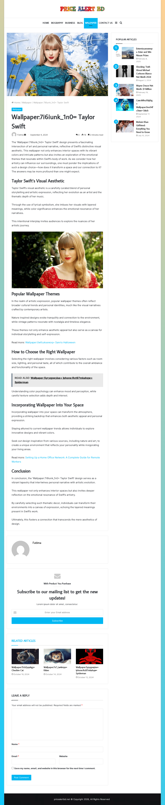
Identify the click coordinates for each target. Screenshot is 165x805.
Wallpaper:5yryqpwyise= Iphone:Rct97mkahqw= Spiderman (87, 670)
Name (15, 744)
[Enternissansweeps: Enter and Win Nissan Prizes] (125, 53)
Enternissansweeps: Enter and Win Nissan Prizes (144, 52)
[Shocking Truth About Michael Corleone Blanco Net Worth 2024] (125, 71)
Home (46, 22)
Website (63, 756)
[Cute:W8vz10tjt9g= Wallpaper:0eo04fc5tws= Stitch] (125, 105)
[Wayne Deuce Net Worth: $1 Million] (125, 90)
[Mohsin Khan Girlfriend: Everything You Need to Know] (125, 126)
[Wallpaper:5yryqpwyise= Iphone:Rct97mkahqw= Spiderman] (89, 656)
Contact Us (106, 22)
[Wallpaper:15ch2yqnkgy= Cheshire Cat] (25, 656)
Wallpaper (91, 22)
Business (70, 22)
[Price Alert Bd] (82, 8)
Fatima (37, 543)
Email (15, 756)
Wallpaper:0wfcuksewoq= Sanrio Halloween (50, 342)
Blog (80, 22)
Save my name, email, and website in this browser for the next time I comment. (54, 768)
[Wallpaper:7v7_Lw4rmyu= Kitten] (57, 656)
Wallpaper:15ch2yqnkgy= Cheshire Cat (23, 669)
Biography (57, 22)
